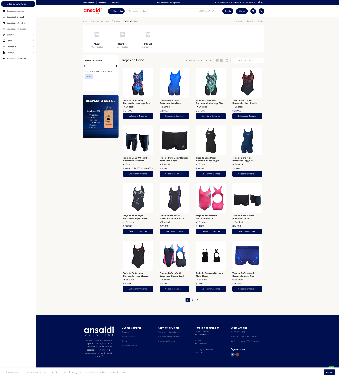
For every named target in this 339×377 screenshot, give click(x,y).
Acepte (329, 372)
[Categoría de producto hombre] (122, 39)
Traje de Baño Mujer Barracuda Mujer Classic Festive (135, 276)
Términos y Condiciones (168, 332)
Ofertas (242, 11)
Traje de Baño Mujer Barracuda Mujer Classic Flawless (244, 103)
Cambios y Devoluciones (169, 336)
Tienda (228, 11)
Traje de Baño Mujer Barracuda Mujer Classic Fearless (135, 218)
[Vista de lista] (217, 60)
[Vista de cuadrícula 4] (226, 60)
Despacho (126, 341)
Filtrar (89, 77)
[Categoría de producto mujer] (96, 39)
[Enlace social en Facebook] (258, 3)
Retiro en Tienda (129, 345)
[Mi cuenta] (261, 11)
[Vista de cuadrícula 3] (221, 60)
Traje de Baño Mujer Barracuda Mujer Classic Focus (172, 218)
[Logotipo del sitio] (93, 11)
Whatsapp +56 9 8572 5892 (244, 336)
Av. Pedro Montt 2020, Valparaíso (246, 341)
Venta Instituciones (130, 336)
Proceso (125, 332)
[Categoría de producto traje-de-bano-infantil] (148, 39)
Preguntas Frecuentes (168, 341)
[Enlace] (101, 116)
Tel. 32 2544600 (238, 332)
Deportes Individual (100, 21)
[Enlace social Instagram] (262, 3)
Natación (116, 21)
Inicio (85, 21)
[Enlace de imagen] (99, 331)
